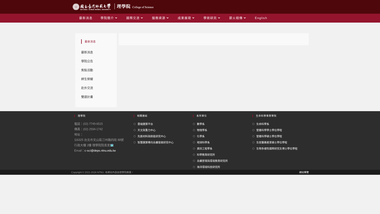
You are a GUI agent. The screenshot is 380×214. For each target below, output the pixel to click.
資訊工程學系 (204, 148)
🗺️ (112, 145)
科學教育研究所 (206, 154)
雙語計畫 (87, 96)
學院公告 (87, 61)
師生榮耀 (87, 79)
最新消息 (87, 52)
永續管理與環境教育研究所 (212, 160)
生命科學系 (262, 123)
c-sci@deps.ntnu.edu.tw (100, 150)
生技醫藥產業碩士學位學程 (271, 142)
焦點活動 (87, 70)
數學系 (201, 123)
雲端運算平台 (145, 123)
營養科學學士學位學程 (269, 130)
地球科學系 (203, 142)
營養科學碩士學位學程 (269, 136)
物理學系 (202, 130)
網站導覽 (304, 172)
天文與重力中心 (147, 130)
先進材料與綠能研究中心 (152, 136)
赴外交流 (87, 88)
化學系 (201, 136)
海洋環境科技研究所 (208, 166)
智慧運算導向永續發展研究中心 (156, 142)
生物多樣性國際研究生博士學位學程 (276, 148)
